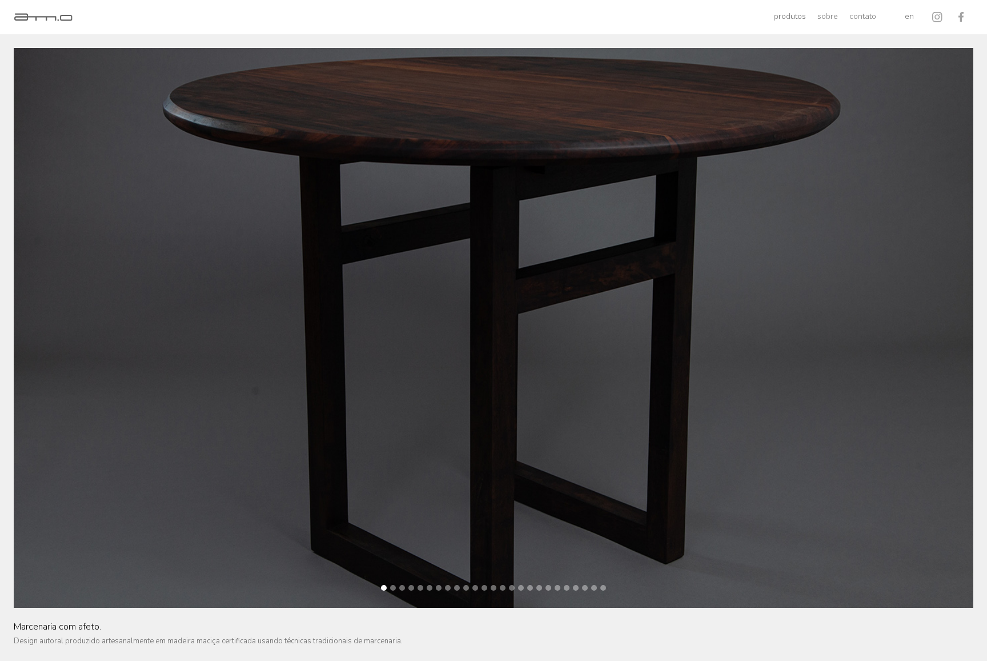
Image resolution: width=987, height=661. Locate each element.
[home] (43, 17)
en (909, 16)
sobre (827, 16)
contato (862, 16)
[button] (790, 17)
